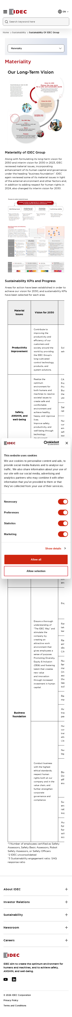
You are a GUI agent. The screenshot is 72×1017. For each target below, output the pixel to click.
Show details (53, 548)
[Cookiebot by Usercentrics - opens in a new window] (44, 443)
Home (6, 32)
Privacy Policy (10, 1000)
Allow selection (36, 570)
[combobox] (36, 48)
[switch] (63, 512)
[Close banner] (67, 443)
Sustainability (19, 32)
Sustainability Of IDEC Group (44, 32)
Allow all (36, 559)
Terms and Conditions (14, 1005)
